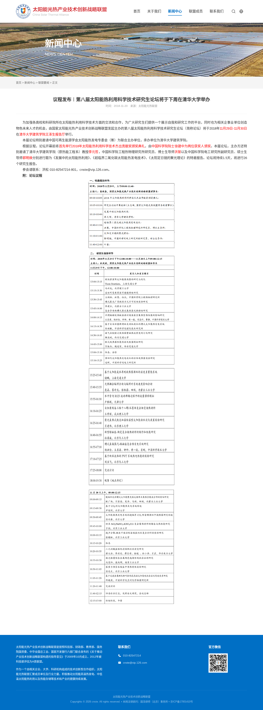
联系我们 (217, 11)
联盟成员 (196, 11)
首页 (136, 11)
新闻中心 (175, 11)
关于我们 (154, 11)
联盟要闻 (43, 82)
